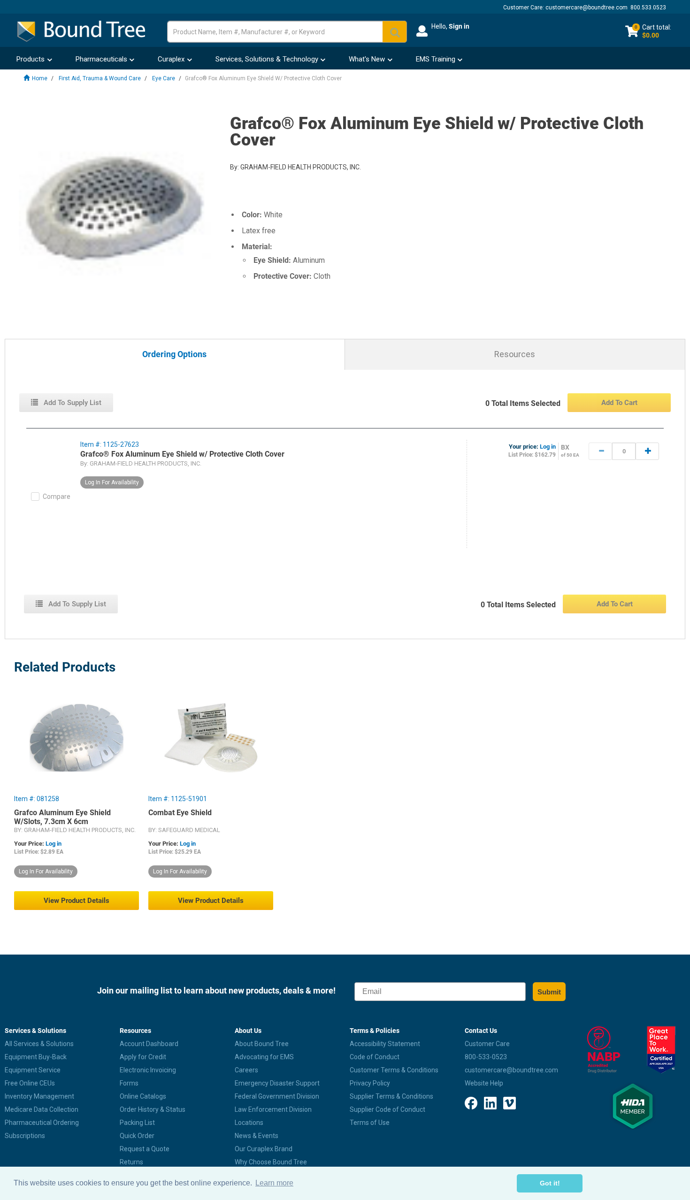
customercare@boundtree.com (586, 7)
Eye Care (163, 78)
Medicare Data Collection (41, 1109)
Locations (249, 1122)
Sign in (459, 26)
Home (39, 78)
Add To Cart (619, 402)
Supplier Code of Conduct (387, 1109)
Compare (56, 496)
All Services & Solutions (39, 1043)
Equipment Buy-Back (36, 1057)
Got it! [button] (550, 1183)
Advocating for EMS (264, 1057)
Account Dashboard (149, 1043)
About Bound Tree (262, 1043)
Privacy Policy (370, 1083)
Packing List (137, 1122)
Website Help (484, 1083)
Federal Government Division (277, 1096)
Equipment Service (33, 1070)
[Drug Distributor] (604, 1049)
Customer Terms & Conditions (394, 1070)
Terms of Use (370, 1122)
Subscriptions (25, 1135)
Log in (548, 446)
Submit (549, 992)
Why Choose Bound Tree (271, 1162)
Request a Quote (144, 1149)
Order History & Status (152, 1109)
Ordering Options (174, 354)
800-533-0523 (486, 1057)
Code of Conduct (374, 1057)
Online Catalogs (143, 1096)
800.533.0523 (648, 7)
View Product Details (76, 900)
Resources (514, 354)
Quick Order (137, 1135)
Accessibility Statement (385, 1043)
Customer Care (487, 1043)
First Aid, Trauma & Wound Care (100, 78)
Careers (246, 1070)
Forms (129, 1083)
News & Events (256, 1135)
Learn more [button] (274, 1183)
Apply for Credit (143, 1057)
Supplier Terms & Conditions (391, 1096)
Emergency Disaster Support (277, 1083)
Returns (131, 1162)
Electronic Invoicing (148, 1070)
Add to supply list (71, 402)
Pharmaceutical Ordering (42, 1122)
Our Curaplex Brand (263, 1149)
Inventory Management (39, 1096)
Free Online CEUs (30, 1083)
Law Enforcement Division (273, 1109)
